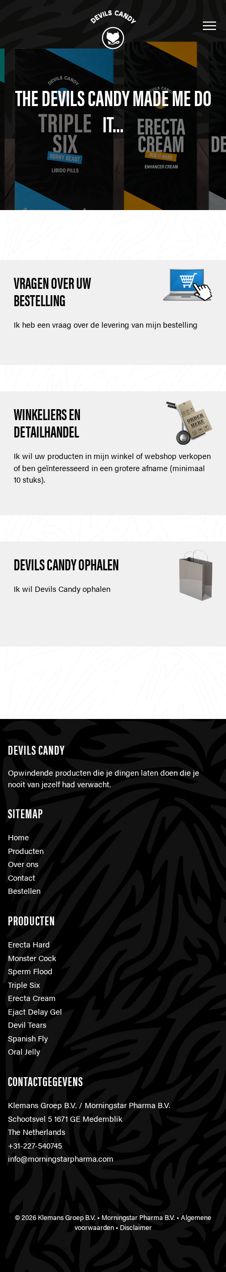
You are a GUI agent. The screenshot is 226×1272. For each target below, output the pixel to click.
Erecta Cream (32, 997)
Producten (26, 850)
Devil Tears (27, 1024)
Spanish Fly (28, 1038)
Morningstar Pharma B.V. (138, 1217)
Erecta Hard (29, 944)
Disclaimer (136, 1227)
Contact (21, 877)
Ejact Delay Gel (35, 1011)
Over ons (23, 863)
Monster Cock (32, 957)
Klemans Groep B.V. (67, 1217)
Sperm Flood (30, 970)
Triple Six (24, 984)
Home (18, 836)
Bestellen (24, 890)
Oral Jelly (24, 1051)
